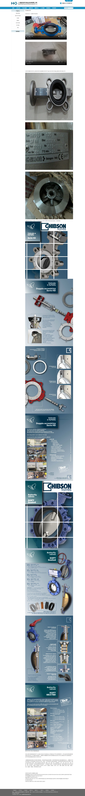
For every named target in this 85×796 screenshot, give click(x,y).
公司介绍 (18, 8)
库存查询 (54, 8)
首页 (13, 8)
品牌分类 (31, 8)
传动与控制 (18, 22)
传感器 (18, 18)
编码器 (18, 20)
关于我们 (20, 790)
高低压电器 (18, 13)
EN (70, 0)
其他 (18, 27)
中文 (67, 0)
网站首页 (15, 790)
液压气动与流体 (18, 15)
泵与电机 (17, 25)
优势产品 (31, 790)
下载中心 (41, 790)
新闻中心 (37, 8)
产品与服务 (24, 8)
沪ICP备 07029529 (15, 793)
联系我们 (48, 8)
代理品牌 (25, 790)
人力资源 (42, 8)
